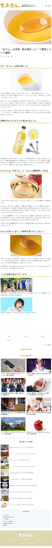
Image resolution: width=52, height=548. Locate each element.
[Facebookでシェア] (4, 56)
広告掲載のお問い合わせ (8, 523)
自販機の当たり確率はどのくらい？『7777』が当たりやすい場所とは (21, 447)
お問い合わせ (38, 540)
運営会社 (5, 525)
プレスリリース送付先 (7, 521)
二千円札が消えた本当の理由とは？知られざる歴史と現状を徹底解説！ (22, 472)
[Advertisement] (26, 326)
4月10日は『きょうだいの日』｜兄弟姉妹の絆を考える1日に (20, 460)
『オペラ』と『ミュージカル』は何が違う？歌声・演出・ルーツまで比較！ (22, 453)
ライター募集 (5, 519)
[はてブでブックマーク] (8, 56)
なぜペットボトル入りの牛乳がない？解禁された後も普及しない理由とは (22, 466)
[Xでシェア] (1, 56)
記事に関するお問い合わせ (8, 517)
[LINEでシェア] (11, 56)
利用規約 (13, 540)
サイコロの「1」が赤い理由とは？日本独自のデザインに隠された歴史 (21, 504)
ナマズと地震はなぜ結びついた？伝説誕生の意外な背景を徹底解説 (21, 479)
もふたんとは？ (6, 515)
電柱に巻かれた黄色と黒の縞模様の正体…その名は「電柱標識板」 (21, 498)
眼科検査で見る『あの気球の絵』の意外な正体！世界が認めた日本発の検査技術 (23, 485)
